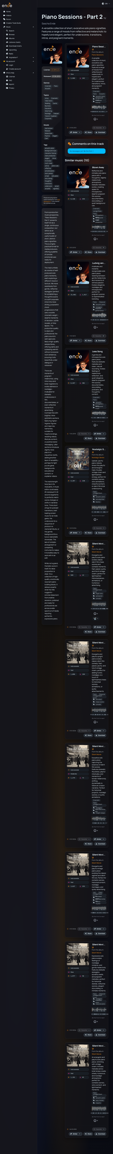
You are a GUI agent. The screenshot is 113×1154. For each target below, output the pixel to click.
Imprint (11, 84)
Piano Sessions (98, 55)
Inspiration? (13, 57)
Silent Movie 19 (99, 642)
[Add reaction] (96, 119)
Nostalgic (48, 113)
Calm (46, 138)
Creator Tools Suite (13, 23)
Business (48, 106)
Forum (8, 19)
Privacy (11, 88)
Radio (11, 54)
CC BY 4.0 (55, 70)
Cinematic (48, 86)
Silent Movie (96, 552)
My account (10, 61)
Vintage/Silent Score (97, 494)
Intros (47, 98)
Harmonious (49, 128)
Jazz (94, 892)
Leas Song (97, 351)
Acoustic (47, 88)
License (12, 76)
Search (11, 31)
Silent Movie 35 (99, 746)
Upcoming (13, 50)
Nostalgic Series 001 (102, 449)
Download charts (15, 46)
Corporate (48, 118)
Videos (8, 15)
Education (48, 108)
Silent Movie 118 (100, 1046)
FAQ (10, 80)
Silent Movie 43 (99, 944)
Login (11, 65)
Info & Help (10, 73)
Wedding (47, 103)
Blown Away (98, 167)
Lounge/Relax (97, 211)
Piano (55, 86)
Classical (102, 302)
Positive (47, 136)
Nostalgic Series (98, 457)
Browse (12, 34)
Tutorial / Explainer (51, 116)
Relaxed (47, 131)
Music (8, 27)
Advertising (48, 111)
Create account (15, 69)
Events (55, 103)
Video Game (48, 101)
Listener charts (14, 42)
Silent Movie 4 (99, 855)
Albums (11, 38)
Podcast (56, 113)
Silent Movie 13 (99, 544)
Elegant (55, 136)
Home (8, 11)
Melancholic (48, 133)
